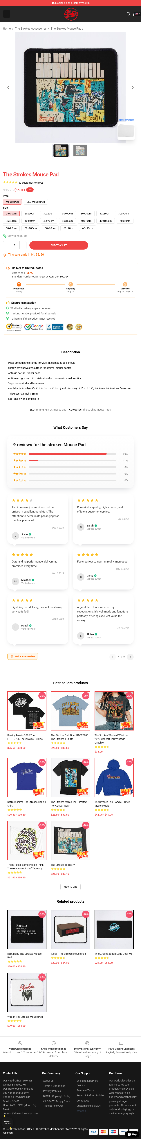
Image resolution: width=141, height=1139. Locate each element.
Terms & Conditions (54, 1085)
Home (7, 28)
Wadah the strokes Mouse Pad (25, 1016)
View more (71, 887)
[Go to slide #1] (61, 150)
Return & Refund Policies (90, 1095)
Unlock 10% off (7, 1123)
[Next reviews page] (130, 657)
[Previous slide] (8, 87)
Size (5, 207)
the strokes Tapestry (63, 864)
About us (48, 1080)
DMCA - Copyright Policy (57, 1096)
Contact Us (83, 1100)
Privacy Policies (52, 1091)
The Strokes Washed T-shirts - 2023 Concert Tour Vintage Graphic (111, 739)
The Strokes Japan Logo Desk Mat (114, 953)
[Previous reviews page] (112, 657)
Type (6, 195)
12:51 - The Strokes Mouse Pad (68, 953)
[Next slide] (132, 87)
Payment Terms (85, 1090)
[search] (128, 14)
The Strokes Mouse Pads (67, 28)
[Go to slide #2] (80, 150)
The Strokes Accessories (30, 28)
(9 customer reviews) (31, 182)
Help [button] (134, 1134)
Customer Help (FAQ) (89, 1105)
